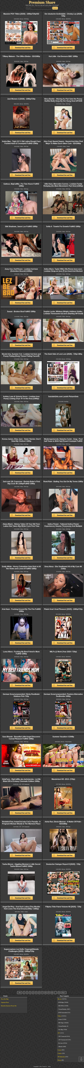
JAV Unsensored (25, 784)
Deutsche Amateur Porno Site (9, 1005)
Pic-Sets (60, 1043)
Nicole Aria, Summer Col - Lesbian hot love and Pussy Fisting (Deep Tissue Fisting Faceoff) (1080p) (21, 356)
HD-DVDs (68, 18)
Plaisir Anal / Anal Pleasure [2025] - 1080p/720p (63, 609)
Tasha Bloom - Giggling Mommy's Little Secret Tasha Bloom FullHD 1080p (21, 865)
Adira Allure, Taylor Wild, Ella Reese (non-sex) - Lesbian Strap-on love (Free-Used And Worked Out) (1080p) (63, 271)
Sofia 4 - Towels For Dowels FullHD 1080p (63, 226)
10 (52, 992)
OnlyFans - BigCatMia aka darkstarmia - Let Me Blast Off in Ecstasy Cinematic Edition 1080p (21, 780)
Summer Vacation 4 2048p (63, 737)
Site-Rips (66, 401)
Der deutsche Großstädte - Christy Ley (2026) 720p (63, 15)
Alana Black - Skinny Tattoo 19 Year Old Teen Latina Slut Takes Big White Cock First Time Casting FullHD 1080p (21, 526)
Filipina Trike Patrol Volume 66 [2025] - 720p (63, 907)
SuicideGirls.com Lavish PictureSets (63, 396)
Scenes (68, 146)
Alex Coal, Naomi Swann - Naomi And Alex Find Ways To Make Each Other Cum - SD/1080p (63, 142)
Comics (59, 1053)
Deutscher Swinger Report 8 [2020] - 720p (63, 864)
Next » (64, 992)
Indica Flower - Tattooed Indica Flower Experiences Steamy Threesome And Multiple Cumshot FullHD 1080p (63, 526)
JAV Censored (62, 1036)
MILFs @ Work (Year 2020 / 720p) (63, 652)
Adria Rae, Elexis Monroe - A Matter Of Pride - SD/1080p (63, 823)
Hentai (59, 1060)
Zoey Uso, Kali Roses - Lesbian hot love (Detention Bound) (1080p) (21, 270)
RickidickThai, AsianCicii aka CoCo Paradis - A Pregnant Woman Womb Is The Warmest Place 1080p (21, 824)
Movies (21, 18)
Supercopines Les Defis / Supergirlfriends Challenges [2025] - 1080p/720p (21, 950)
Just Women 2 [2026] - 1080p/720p (21, 99)
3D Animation (61, 1056)
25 (59, 992)
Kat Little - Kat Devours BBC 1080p (63, 56)
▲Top (49, 1066)
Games (59, 1050)
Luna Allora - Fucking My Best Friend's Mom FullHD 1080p (21, 653)
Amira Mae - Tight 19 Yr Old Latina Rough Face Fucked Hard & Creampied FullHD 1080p (21, 142)
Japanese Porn (5, 1002)
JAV (20, 784)
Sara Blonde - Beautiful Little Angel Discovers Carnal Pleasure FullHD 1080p (21, 738)
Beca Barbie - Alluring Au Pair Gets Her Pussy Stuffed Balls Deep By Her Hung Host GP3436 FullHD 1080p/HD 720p (63, 101)
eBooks (60, 1046)
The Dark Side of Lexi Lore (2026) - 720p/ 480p (63, 354)
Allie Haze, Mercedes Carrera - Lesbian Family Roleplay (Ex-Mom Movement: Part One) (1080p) (63, 185)
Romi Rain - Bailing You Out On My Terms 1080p (63, 481)
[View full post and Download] (21, 36)
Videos (21, 61)
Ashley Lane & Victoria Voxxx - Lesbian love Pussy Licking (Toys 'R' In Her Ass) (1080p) (21, 397)
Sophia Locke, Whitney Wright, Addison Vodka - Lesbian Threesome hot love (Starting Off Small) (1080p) (63, 313)
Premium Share (42, 2)
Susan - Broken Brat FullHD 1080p (21, 311)
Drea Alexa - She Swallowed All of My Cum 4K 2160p (63, 567)
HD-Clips (26, 61)
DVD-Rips (26, 18)
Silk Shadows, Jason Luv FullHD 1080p (21, 226)
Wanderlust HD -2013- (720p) (63, 779)
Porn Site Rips (5, 999)
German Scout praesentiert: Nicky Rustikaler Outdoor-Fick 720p (21, 695)
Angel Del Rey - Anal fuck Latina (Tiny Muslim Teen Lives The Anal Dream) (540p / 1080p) (21, 908)
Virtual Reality (68, 741)
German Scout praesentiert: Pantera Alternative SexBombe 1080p (63, 695)
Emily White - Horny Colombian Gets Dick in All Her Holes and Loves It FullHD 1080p (21, 567)
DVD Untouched (62, 1012)
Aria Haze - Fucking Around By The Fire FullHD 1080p (21, 610)
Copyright (35, 1066)
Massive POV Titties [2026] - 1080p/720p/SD (21, 14)
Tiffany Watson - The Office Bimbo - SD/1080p (21, 56)
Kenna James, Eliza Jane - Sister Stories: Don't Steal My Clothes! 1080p (21, 440)
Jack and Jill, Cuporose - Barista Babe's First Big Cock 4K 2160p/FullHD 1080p (21, 482)
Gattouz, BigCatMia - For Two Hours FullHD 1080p (21, 185)
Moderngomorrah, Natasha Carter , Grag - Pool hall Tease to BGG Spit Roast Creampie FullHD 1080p (63, 441)
